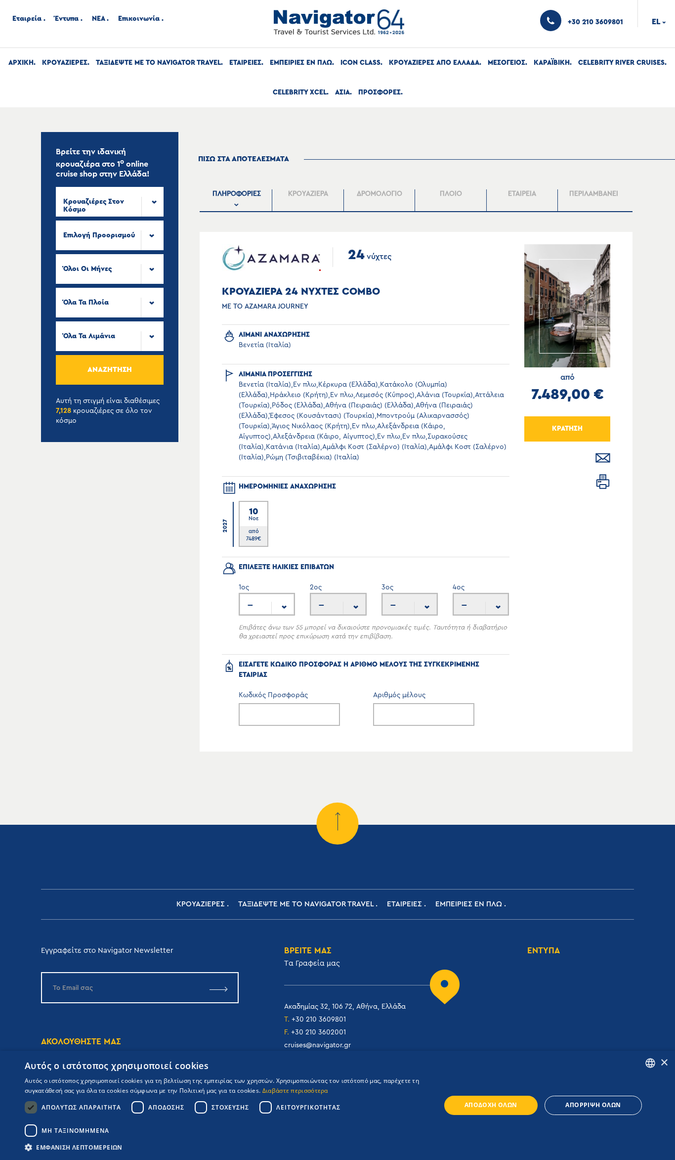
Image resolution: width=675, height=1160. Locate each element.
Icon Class (360, 62)
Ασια (342, 92)
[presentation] (236, 200)
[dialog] (337, 1105)
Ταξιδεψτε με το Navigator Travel (158, 62)
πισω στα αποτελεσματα (243, 159)
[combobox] (110, 202)
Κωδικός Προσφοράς (273, 695)
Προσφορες (379, 92)
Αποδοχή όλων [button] (490, 1105)
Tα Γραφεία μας (312, 963)
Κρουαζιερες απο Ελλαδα (434, 62)
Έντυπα (67, 18)
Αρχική (21, 62)
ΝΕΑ (98, 18)
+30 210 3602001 (318, 1032)
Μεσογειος (506, 62)
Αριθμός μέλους (399, 695)
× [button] (664, 1063)
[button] (226, 1147)
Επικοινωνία (139, 18)
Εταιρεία (27, 18)
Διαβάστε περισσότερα (295, 1090)
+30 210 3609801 (319, 1019)
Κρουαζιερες (64, 62)
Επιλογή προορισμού (99, 235)
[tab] (236, 200)
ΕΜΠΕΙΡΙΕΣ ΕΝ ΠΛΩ (301, 62)
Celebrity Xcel (300, 92)
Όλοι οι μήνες (87, 269)
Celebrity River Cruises (621, 62)
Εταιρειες (245, 62)
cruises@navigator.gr (317, 1045)
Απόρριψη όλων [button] (593, 1105)
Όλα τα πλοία (86, 302)
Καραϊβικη (552, 62)
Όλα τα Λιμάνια (89, 336)
